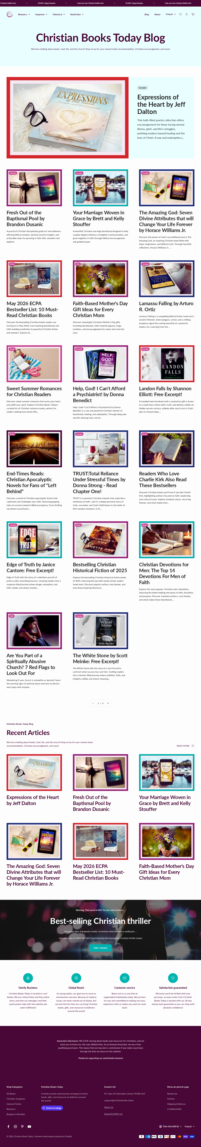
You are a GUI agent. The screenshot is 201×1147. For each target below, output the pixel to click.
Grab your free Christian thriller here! (74, 3)
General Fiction (14, 1104)
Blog (147, 14)
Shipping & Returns (176, 1104)
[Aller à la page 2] (107, 703)
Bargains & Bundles (16, 1114)
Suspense (40, 14)
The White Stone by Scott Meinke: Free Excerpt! (100, 658)
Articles (171, 1098)
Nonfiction (75, 14)
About (157, 14)
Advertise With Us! (113, 1114)
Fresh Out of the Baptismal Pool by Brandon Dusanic (26, 218)
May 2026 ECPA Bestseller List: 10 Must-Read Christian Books (32, 309)
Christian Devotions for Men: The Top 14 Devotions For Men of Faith (164, 573)
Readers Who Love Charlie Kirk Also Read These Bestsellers (162, 479)
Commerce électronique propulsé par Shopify (53, 1136)
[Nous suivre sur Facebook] (8, 1126)
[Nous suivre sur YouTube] (29, 1126)
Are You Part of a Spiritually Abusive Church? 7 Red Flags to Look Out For (31, 664)
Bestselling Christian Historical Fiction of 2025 (100, 567)
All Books (11, 1093)
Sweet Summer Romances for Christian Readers (34, 391)
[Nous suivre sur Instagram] (15, 1126)
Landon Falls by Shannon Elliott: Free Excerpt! (165, 391)
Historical (57, 14)
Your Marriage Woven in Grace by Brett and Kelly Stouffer (98, 218)
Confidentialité (174, 1109)
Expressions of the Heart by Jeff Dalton (161, 104)
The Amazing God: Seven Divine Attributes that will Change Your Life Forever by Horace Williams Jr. (166, 221)
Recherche (172, 1093)
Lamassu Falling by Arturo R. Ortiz (166, 306)
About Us (108, 1107)
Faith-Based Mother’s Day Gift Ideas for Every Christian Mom (100, 309)
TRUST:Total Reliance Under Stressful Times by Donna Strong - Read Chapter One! (99, 482)
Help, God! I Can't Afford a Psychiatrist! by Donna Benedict (99, 394)
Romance (22, 14)
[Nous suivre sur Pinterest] (22, 1126)
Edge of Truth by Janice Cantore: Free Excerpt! (31, 567)
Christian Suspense (16, 1098)
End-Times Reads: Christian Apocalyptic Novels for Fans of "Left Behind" (31, 482)
